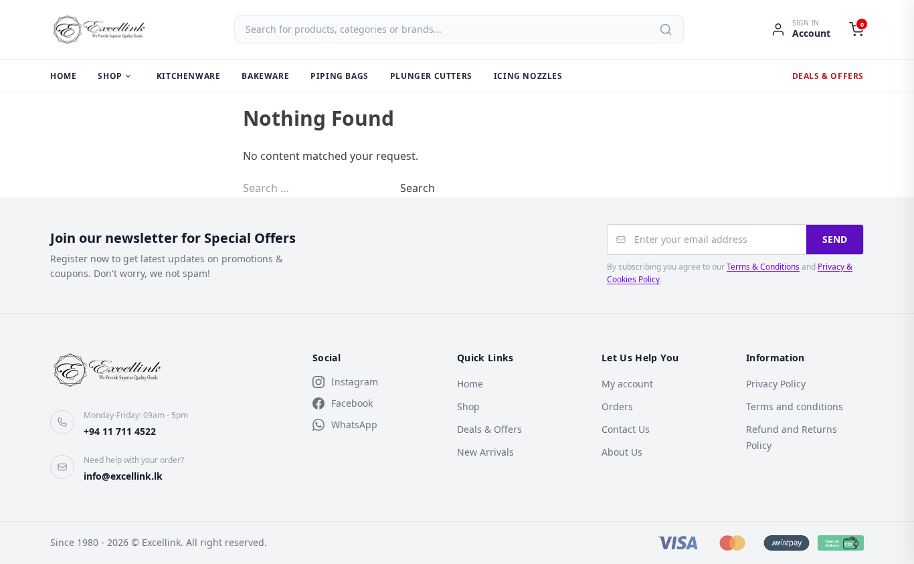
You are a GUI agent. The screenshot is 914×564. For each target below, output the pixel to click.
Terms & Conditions (763, 266)
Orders (617, 406)
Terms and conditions (794, 406)
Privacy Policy (776, 383)
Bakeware (265, 76)
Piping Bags (339, 76)
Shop (110, 76)
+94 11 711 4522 (120, 431)
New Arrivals (485, 452)
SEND (834, 239)
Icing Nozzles (528, 76)
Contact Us (626, 429)
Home (63, 76)
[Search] (665, 29)
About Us (622, 452)
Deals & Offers (828, 76)
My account (627, 383)
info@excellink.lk (123, 476)
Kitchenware (189, 76)
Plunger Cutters (431, 76)
